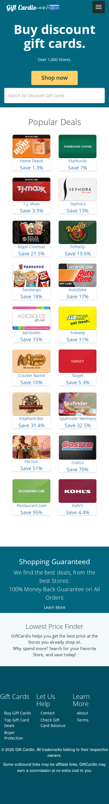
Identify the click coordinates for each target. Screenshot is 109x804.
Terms (83, 720)
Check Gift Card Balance (53, 722)
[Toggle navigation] (99, 7)
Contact (48, 713)
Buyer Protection (13, 735)
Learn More (54, 607)
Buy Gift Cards (17, 713)
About (82, 713)
